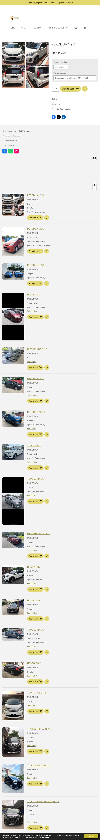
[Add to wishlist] (85, 89)
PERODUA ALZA (35, 378)
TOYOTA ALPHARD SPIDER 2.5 (43, 801)
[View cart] (84, 27)
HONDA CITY (34, 294)
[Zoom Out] (94, 189)
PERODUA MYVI (35, 195)
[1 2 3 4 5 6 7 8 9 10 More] (55, 89)
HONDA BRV (33, 566)
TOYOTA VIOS (34, 445)
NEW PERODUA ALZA (38, 533)
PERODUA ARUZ (36, 411)
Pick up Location (60, 62)
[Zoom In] (94, 185)
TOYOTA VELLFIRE (36, 692)
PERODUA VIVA (35, 228)
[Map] (50, 173)
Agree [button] (91, 836)
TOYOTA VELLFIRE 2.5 (38, 765)
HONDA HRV (33, 600)
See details (31, 311)
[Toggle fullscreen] (94, 158)
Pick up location (59, 73)
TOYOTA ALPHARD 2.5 (39, 728)
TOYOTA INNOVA (36, 478)
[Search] (76, 27)
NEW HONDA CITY (37, 349)
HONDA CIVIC (34, 663)
